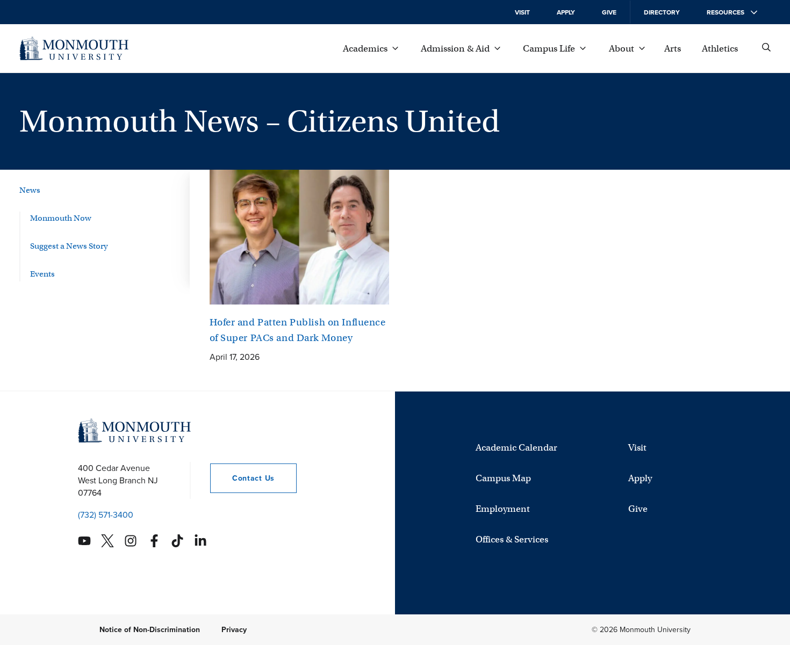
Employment (503, 508)
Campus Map (503, 477)
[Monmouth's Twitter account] (107, 540)
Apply (566, 12)
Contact (242, 478)
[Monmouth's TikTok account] (177, 540)
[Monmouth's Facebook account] (154, 540)
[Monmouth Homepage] (73, 48)
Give (609, 12)
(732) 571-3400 (105, 515)
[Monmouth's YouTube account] (84, 540)
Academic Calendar (516, 447)
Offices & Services (512, 539)
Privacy (234, 629)
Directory (662, 12)
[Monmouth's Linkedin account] (200, 540)
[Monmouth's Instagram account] (130, 540)
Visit (522, 12)
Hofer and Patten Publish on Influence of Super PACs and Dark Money (298, 330)
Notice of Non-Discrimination (149, 629)
